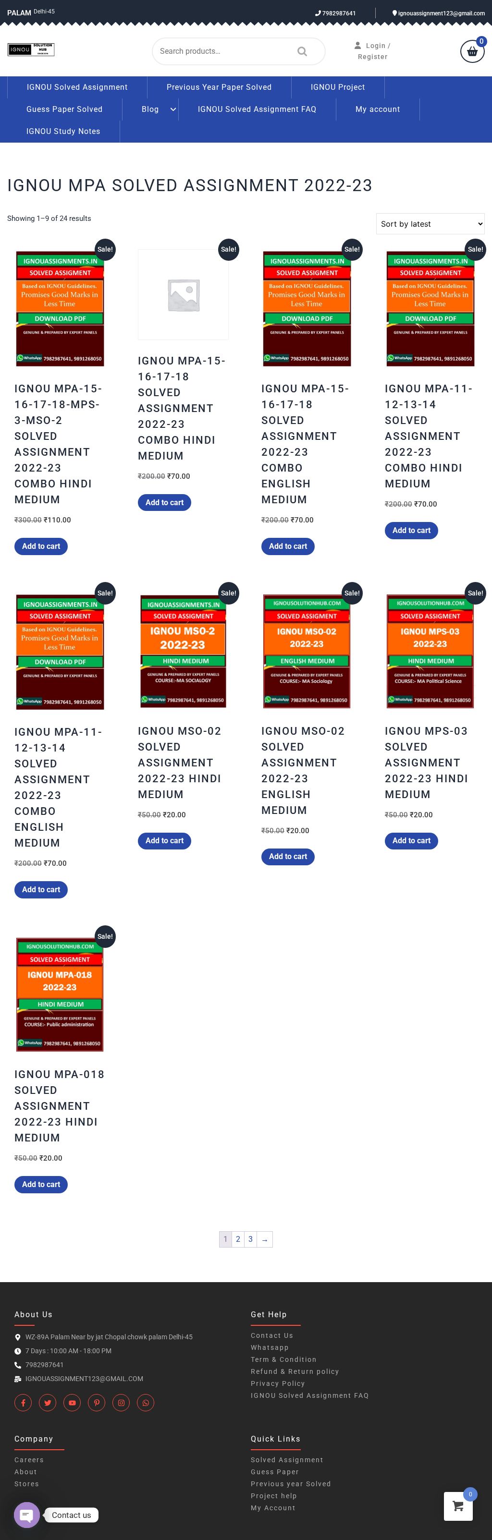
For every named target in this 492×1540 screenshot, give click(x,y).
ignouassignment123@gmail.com (441, 13)
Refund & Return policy (295, 1371)
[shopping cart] (472, 52)
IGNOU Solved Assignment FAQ (257, 109)
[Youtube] (72, 1402)
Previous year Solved (291, 1484)
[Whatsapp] (145, 1402)
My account (378, 109)
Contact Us (272, 1335)
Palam (19, 13)
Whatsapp (270, 1347)
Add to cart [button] (41, 546)
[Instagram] (121, 1402)
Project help (274, 1496)
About (25, 1472)
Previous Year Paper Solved (219, 87)
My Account (273, 1508)
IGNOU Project (338, 87)
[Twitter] (47, 1402)
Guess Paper (275, 1472)
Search (300, 51)
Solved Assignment (287, 1460)
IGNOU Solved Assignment (77, 87)
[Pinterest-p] (96, 1402)
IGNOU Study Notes (63, 131)
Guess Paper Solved (64, 109)
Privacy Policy (278, 1383)
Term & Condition (284, 1359)
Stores (26, 1484)
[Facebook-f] (23, 1402)
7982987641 (338, 13)
